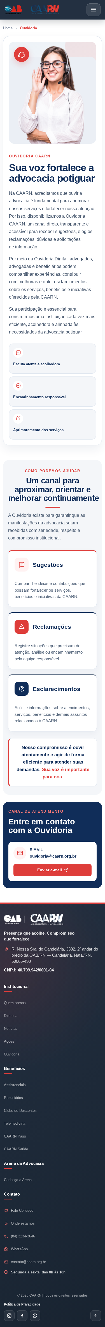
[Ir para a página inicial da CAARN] (31, 10)
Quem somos (15, 1003)
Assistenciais (15, 1085)
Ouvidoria (11, 1054)
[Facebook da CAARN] (22, 1315)
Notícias (10, 1028)
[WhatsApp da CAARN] (35, 1315)
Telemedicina (14, 1123)
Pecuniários (13, 1098)
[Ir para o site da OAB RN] (14, 919)
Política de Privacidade (22, 1304)
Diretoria (10, 1016)
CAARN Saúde (16, 1149)
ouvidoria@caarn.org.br (53, 856)
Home (8, 28)
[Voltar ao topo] (95, 1315)
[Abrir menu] (94, 9)
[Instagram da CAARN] (9, 1315)
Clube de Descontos (20, 1110)
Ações (9, 1041)
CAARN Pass (15, 1136)
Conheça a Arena (18, 1180)
